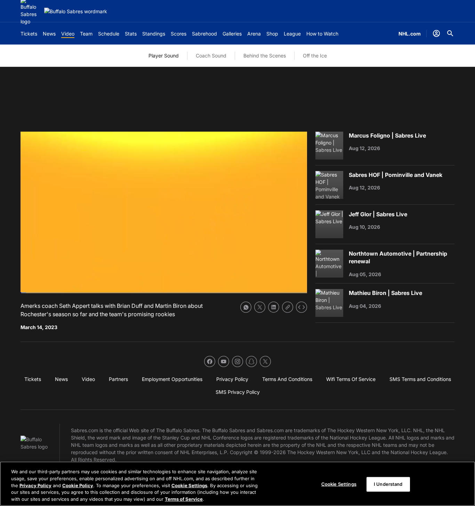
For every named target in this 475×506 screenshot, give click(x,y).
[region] (237, 483)
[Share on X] (259, 307)
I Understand (388, 484)
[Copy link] (287, 307)
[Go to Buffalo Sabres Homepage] (75, 11)
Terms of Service (184, 498)
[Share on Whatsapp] (245, 307)
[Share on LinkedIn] (273, 307)
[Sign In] (436, 33)
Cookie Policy (77, 485)
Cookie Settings (189, 485)
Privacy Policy (35, 485)
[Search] (450, 33)
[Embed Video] (301, 307)
